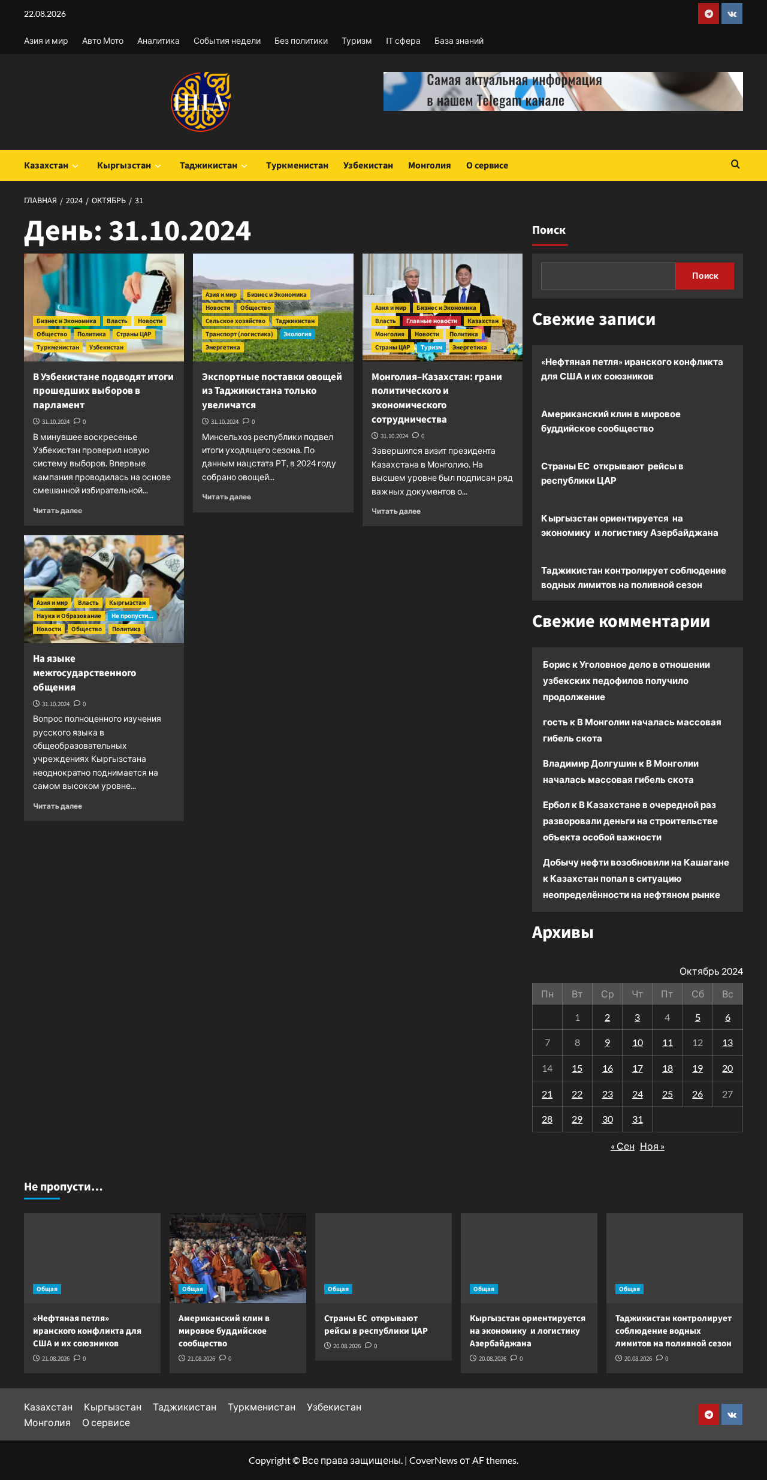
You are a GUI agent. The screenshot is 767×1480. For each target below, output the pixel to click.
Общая (47, 1289)
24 (637, 1093)
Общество (52, 334)
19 (697, 1068)
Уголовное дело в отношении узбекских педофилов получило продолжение (626, 680)
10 (637, 1042)
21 (547, 1093)
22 (577, 1093)
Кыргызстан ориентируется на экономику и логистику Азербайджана (629, 525)
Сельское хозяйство (235, 321)
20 (727, 1068)
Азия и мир (46, 40)
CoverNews (433, 1460)
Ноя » (652, 1146)
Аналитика (158, 40)
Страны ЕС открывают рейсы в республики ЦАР (612, 473)
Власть (117, 321)
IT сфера (403, 40)
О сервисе (487, 165)
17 (637, 1068)
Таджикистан (208, 165)
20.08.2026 (347, 1346)
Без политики (301, 40)
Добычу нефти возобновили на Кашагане (636, 862)
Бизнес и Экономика (66, 321)
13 (727, 1042)
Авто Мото (102, 40)
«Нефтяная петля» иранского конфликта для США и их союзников (632, 368)
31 (637, 1119)
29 (577, 1119)
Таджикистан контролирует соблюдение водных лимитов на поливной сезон (633, 577)
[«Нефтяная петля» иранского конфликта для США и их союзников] (92, 1258)
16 (607, 1068)
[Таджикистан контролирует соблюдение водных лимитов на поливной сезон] (674, 1258)
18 (667, 1068)
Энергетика (223, 347)
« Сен (623, 1146)
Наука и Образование (69, 615)
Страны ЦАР (134, 334)
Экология (297, 334)
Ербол (556, 804)
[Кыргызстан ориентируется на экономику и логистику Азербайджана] (529, 1258)
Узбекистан (368, 165)
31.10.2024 (56, 421)
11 (667, 1042)
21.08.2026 (56, 1358)
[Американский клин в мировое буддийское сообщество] (238, 1258)
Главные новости (431, 321)
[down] (75, 166)
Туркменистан (297, 165)
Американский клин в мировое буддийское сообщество (611, 420)
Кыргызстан (124, 165)
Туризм (357, 40)
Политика (91, 334)
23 (607, 1093)
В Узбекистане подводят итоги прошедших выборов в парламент (103, 391)
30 (607, 1119)
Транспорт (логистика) (239, 334)
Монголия (429, 165)
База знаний (459, 40)
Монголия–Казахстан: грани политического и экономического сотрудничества (437, 398)
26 (697, 1093)
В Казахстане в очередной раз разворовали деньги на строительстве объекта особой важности (630, 820)
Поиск (549, 230)
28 (547, 1119)
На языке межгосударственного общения (84, 673)
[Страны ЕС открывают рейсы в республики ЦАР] (383, 1258)
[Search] (735, 165)
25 (667, 1093)
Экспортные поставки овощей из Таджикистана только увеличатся (272, 391)
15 (577, 1068)
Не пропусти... (132, 615)
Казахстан (46, 165)
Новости (150, 321)
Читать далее (57, 510)
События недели (227, 40)
